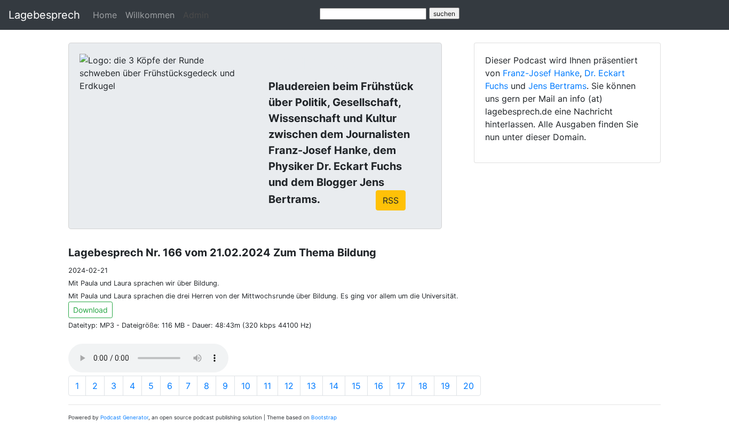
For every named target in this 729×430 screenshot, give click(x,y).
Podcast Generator (124, 417)
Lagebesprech (44, 15)
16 (378, 385)
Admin (196, 15)
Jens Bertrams (557, 85)
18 (422, 385)
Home (105, 15)
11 (267, 385)
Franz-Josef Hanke (541, 73)
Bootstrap (324, 417)
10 (245, 385)
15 (356, 385)
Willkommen (150, 15)
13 (311, 385)
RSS (391, 200)
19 (445, 385)
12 (289, 385)
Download (90, 309)
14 (333, 385)
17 (401, 385)
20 (468, 385)
